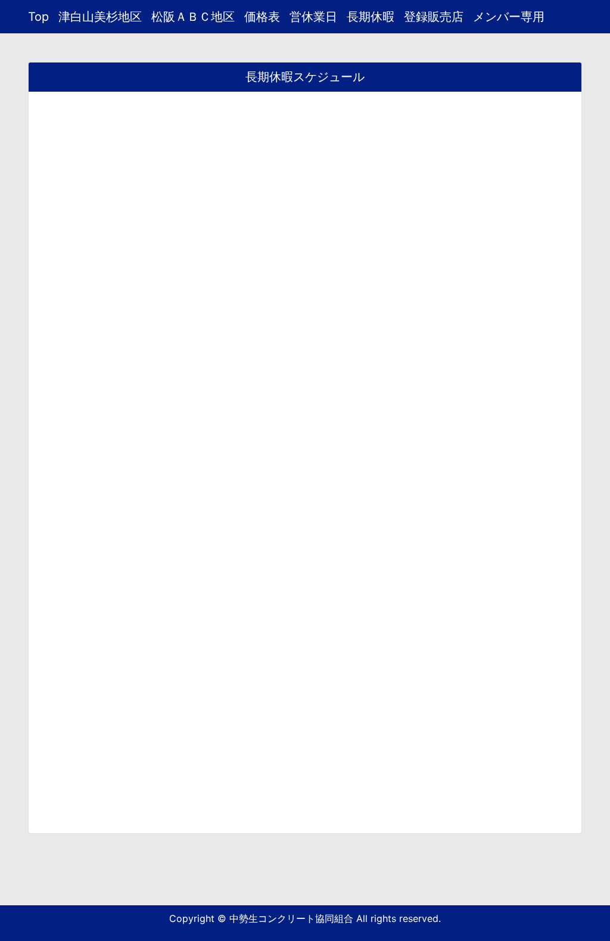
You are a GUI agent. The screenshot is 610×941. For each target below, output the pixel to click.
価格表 (262, 17)
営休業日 (313, 17)
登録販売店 (433, 17)
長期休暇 (370, 17)
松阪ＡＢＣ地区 (193, 17)
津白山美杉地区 (100, 17)
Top (38, 17)
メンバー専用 (508, 17)
